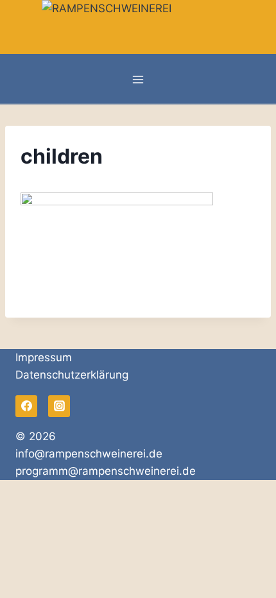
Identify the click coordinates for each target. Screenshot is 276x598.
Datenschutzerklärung (71, 374)
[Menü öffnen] (138, 80)
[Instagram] (59, 406)
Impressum (43, 357)
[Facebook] (26, 406)
